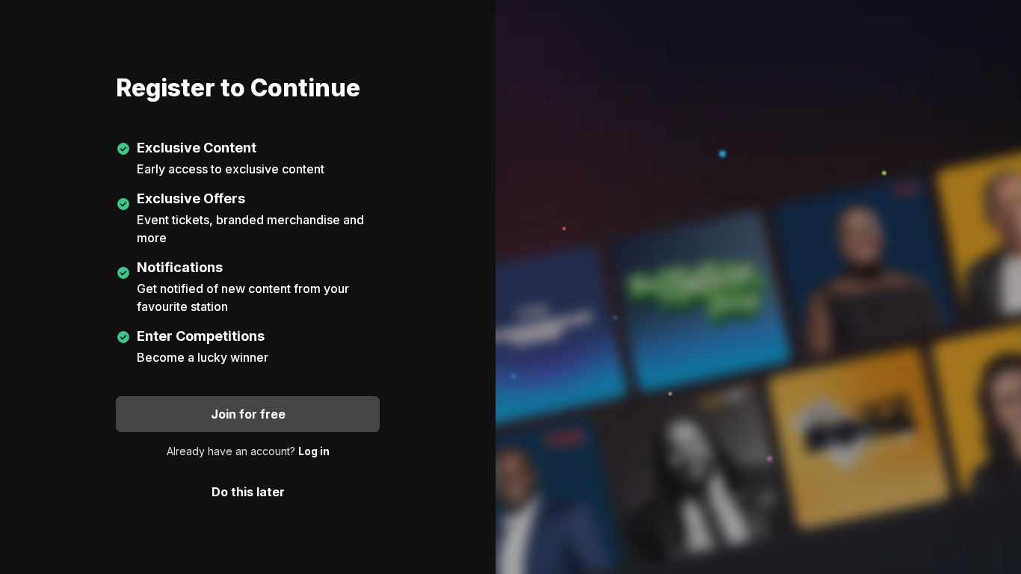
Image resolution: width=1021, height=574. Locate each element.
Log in (314, 451)
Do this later (248, 491)
